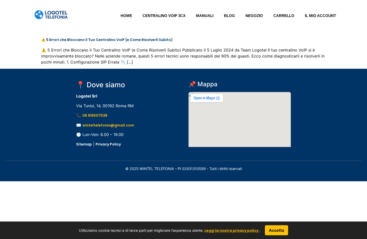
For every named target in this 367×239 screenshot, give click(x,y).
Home (126, 16)
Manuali (204, 16)
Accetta (276, 230)
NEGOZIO (254, 16)
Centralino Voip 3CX (164, 16)
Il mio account (320, 16)
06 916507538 (94, 115)
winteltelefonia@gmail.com (108, 125)
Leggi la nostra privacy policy (231, 230)
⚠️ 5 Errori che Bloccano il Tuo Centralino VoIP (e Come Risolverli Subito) (107, 39)
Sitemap (84, 144)
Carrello (283, 16)
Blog (229, 16)
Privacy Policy (108, 144)
